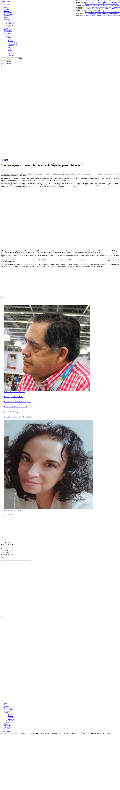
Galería (6, 28)
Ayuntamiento (8, 31)
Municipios (7, 15)
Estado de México (9, 12)
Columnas (7, 9)
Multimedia (7, 33)
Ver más (6, 36)
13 (7, 550)
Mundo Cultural (8, 14)
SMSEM (10, 25)
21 (8, 552)
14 (8, 550)
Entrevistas (11, 22)
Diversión (10, 20)
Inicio (5, 7)
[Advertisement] (53, 282)
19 (5, 552)
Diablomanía (7, 30)
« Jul (2, 558)
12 (5, 550)
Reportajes (11, 23)
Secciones (7, 19)
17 (1, 552)
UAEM (6, 17)
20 (7, 552)
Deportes (6, 11)
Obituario (10, 27)
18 (3, 552)
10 (1, 550)
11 (3, 550)
